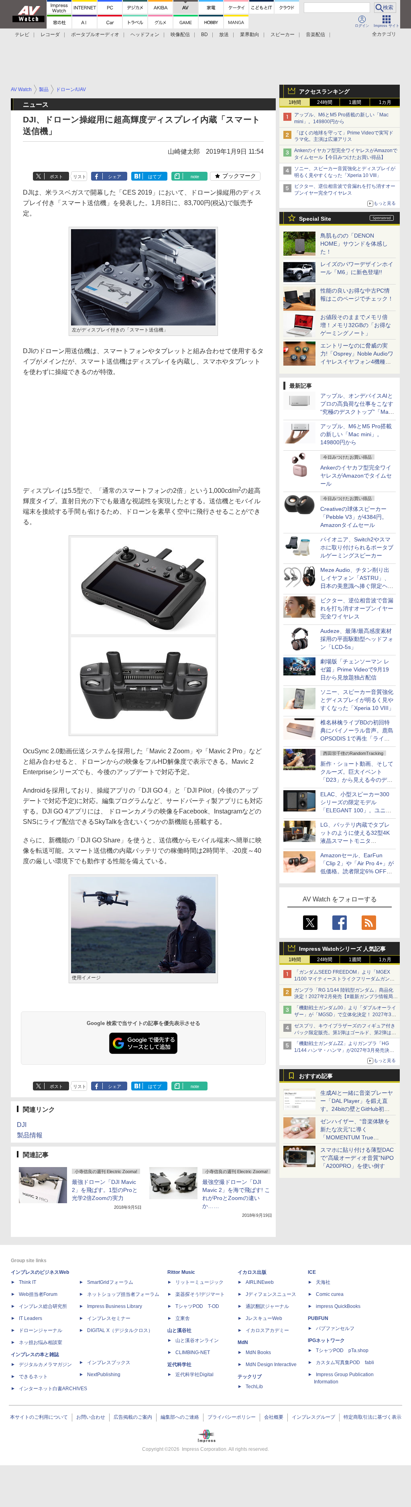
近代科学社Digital (194, 1374)
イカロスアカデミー (267, 1330)
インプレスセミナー (108, 1318)
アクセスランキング (324, 91)
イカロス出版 (252, 1272)
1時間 (295, 102)
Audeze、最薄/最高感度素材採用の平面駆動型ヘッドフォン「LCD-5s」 (356, 639)
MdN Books (258, 1352)
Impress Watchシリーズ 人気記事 (342, 949)
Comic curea (330, 1294)
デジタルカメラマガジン (45, 1364)
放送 (224, 34)
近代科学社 (179, 1364)
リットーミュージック (199, 1282)
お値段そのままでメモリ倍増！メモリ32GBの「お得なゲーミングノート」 (355, 325)
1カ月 (385, 102)
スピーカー (283, 34)
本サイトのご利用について (39, 1417)
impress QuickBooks (338, 1306)
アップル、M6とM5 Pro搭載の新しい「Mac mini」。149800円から (356, 434)
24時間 (324, 102)
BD (204, 34)
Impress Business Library (114, 1306)
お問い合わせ (90, 1417)
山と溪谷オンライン (197, 1340)
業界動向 (249, 34)
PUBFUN (318, 1318)
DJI (21, 1124)
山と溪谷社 (179, 1330)
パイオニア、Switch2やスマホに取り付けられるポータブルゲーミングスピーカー (356, 547)
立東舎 (182, 1318)
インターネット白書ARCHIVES (53, 1388)
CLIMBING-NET (192, 1352)
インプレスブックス (108, 1362)
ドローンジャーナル (40, 1330)
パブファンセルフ (335, 1328)
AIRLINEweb (260, 1282)
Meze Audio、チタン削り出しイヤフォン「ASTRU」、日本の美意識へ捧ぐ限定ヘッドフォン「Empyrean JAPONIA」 (356, 586)
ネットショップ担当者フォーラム (123, 1294)
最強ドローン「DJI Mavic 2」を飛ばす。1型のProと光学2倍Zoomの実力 (105, 1190)
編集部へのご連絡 (180, 1417)
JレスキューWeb (264, 1318)
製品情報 (30, 1135)
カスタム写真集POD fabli (345, 1362)
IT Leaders (30, 1318)
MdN (243, 1342)
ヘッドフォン (144, 34)
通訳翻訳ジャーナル (267, 1306)
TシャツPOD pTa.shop (342, 1350)
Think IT (27, 1282)
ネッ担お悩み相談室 (40, 1342)
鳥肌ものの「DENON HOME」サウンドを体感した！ (354, 243)
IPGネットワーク (326, 1340)
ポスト (56, 176)
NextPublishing (103, 1374)
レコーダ (50, 34)
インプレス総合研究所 (43, 1306)
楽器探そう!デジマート (200, 1294)
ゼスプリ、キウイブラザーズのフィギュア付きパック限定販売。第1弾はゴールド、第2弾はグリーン (345, 1032)
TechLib (254, 1386)
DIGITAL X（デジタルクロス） (120, 1330)
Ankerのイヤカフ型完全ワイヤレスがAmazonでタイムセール (356, 475)
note (195, 176)
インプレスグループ (313, 1417)
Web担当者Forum (38, 1294)
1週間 (355, 102)
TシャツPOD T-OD (197, 1306)
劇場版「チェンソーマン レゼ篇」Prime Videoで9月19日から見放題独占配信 (354, 669)
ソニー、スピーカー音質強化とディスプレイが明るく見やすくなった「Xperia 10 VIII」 (357, 700)
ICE (312, 1272)
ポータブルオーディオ (95, 34)
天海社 (323, 1282)
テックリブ (250, 1376)
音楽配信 (315, 34)
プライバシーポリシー (232, 1417)
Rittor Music (181, 1272)
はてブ (154, 176)
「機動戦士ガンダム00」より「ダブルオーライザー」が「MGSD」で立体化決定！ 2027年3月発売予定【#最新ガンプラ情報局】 (345, 1014)
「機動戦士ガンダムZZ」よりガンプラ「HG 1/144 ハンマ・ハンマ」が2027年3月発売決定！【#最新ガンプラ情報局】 (341, 1050)
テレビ (22, 34)
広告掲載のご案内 (133, 1417)
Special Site (315, 219)
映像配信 (180, 34)
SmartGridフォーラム (110, 1282)
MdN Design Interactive (271, 1364)
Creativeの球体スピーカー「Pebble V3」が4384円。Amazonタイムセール (353, 517)
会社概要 (273, 1417)
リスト (79, 176)
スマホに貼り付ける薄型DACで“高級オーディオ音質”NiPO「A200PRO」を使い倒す (357, 1158)
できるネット (33, 1376)
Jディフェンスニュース (271, 1294)
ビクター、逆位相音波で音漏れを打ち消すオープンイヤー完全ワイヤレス (356, 608)
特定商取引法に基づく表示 (372, 1417)
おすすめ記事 (316, 1076)
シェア (114, 176)
